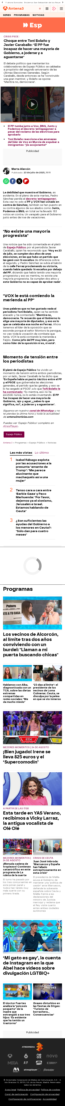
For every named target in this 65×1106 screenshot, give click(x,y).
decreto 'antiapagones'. (41, 198)
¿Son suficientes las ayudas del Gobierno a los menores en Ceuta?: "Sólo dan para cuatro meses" (33, 527)
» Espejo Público (36, 442)
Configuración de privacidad (44, 1094)
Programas (22, 15)
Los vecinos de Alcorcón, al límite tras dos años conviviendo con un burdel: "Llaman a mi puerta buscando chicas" (30, 644)
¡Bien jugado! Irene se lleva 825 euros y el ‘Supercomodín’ (26, 757)
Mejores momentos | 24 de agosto (26, 747)
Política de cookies (50, 1090)
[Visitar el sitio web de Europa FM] (52, 1063)
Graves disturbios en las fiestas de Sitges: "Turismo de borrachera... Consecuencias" (46, 1009)
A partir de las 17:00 (16, 808)
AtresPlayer (10, 426)
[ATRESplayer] (54, 8)
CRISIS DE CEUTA (43, 858)
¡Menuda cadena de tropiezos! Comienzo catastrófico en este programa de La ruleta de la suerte (17, 869)
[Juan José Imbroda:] (47, 847)
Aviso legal (10, 1090)
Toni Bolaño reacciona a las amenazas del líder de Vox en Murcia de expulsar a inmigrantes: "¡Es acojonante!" (33, 142)
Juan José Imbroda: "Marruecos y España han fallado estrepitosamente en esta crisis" (47, 867)
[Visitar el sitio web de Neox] (39, 1056)
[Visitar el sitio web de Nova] (52, 1056)
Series (7, 15)
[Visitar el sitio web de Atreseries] (26, 1063)
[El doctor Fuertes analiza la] (17, 991)
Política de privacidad (28, 1090)
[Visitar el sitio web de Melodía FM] (16, 1070)
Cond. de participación (16, 1094)
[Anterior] (2, 2)
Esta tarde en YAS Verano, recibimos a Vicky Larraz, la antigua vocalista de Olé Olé (32, 820)
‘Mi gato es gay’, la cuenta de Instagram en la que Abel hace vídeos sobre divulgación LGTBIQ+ (32, 965)
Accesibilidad (50, 1099)
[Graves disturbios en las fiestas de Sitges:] (47, 991)
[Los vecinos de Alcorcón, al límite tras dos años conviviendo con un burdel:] (32, 613)
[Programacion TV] (47, 8)
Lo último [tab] (42, 452)
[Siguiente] (62, 2)
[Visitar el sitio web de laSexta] (26, 1056)
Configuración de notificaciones (24, 1099)
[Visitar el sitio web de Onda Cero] (39, 1063)
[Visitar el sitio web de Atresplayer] (32, 1070)
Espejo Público (16, 247)
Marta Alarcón (20, 169)
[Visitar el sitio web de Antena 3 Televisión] (13, 1056)
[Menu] (61, 8)
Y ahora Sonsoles (14, 3)
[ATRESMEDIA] (32, 1047)
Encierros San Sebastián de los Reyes (42, 3)
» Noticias (51, 442)
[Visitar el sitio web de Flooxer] (49, 1070)
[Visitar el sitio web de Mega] (13, 1063)
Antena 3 (7, 442)
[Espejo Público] (32, 30)
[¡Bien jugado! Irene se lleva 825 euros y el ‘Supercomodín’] (32, 728)
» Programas (20, 442)
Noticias (38, 15)
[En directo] (40, 8)
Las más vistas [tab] (21, 452)
